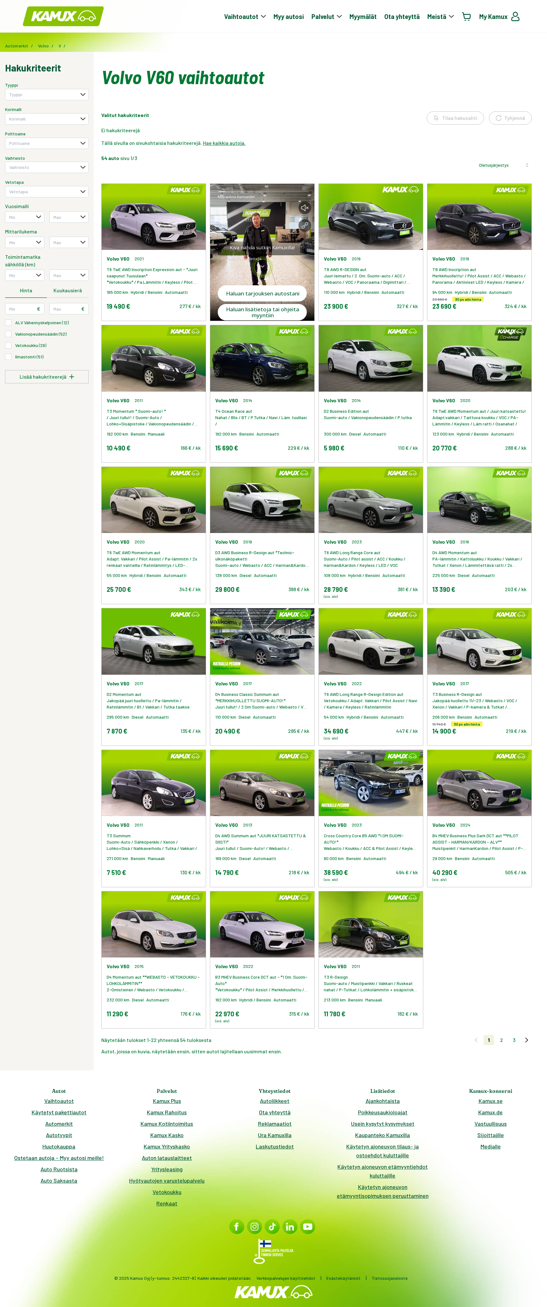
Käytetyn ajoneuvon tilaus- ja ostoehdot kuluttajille (382, 1151)
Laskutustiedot (275, 1146)
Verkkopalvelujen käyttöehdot (285, 1278)
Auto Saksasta (59, 1180)
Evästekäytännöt (343, 1278)
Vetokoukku (167, 1191)
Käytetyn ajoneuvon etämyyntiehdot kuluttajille (382, 1171)
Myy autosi (289, 16)
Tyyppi (11, 85)
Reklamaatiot (275, 1123)
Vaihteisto (15, 158)
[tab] (26, 290)
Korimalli (13, 109)
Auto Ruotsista (59, 1169)
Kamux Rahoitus (167, 1112)
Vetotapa (14, 182)
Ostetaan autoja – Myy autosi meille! (59, 1157)
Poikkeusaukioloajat (382, 1112)
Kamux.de (490, 1112)
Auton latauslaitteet (167, 1157)
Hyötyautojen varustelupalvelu (166, 1180)
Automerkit (59, 1123)
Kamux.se (491, 1100)
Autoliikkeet (274, 1100)
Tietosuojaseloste (390, 1278)
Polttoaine (15, 133)
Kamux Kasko (167, 1134)
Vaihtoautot (59, 1100)
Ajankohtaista (383, 1100)
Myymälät (363, 16)
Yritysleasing (167, 1169)
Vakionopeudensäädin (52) (40, 334)
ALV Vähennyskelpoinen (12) (42, 322)
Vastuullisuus (491, 1123)
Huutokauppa (58, 1146)
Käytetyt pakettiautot (59, 1112)
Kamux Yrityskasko (167, 1146)
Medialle (491, 1146)
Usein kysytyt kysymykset (382, 1123)
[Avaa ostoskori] (466, 16)
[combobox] (47, 94)
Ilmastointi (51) (29, 356)
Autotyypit (59, 1134)
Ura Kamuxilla (275, 1134)
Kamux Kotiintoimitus (167, 1123)
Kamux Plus (167, 1100)
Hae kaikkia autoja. (224, 143)
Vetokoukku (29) (30, 345)
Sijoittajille (490, 1134)
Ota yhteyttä (402, 16)
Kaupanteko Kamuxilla (382, 1134)
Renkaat (166, 1203)
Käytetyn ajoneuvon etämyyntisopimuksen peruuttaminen (383, 1191)
